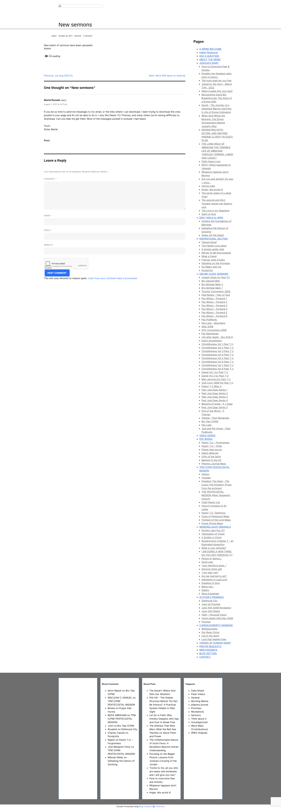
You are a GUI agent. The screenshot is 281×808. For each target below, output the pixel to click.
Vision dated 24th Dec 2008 (217, 618)
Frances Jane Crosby (213, 259)
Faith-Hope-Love (211, 161)
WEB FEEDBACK (208, 649)
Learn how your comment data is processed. (112, 278)
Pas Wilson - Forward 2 (214, 301)
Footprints (207, 270)
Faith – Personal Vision (214, 614)
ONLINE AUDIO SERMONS (213, 273)
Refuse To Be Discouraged (216, 252)
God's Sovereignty (212, 340)
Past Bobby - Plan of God (216, 294)
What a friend (209, 256)
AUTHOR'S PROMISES (211, 597)
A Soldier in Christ (212, 537)
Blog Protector (145, 806)
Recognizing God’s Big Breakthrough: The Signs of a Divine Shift (217, 98)
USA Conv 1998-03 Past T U (217, 382)
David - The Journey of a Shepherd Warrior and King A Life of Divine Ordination (216, 109)
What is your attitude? (214, 547)
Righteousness (209, 628)
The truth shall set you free (216, 80)
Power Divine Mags (212, 523)
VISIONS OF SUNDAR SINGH (215, 642)
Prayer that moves (212, 449)
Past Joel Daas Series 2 (215, 393)
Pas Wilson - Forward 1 (214, 298)
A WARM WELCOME (210, 48)
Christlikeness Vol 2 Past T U (218, 347)
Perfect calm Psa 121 (213, 530)
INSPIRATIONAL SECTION (213, 238)
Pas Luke (206, 424)
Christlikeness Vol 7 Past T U (217, 365)
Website (48, 245)
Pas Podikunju (209, 319)
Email (48, 230)
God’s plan (207, 562)
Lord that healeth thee (214, 639)
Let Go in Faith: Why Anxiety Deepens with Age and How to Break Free (164, 719)
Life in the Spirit (210, 635)
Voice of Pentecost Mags (215, 516)
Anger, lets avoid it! (212, 189)
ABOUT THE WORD (210, 59)
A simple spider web (213, 249)
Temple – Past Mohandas (215, 417)
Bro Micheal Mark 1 (212, 287)
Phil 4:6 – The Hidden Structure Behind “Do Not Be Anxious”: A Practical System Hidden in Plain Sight (163, 704)
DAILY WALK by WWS (211, 217)
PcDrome (160, 806)
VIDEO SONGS (207, 435)
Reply (47, 140)
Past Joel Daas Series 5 (215, 407)
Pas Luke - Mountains (213, 323)
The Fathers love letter (214, 245)
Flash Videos (198, 694)
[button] (182, 10)
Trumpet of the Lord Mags (216, 519)
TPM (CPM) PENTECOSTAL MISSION (122, 719)
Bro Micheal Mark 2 (212, 284)
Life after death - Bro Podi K (217, 337)
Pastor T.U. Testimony (214, 512)
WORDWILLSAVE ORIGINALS (215, 526)
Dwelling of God (211, 583)
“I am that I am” (210, 572)
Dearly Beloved (210, 453)
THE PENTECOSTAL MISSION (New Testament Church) (216, 495)
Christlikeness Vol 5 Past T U (218, 358)
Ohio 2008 (207, 326)
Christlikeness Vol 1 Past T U (217, 344)
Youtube (206, 477)
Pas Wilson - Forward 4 (214, 309)
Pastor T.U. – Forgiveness (215, 442)
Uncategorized (199, 722)
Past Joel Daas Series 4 (215, 400)
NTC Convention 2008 (214, 330)
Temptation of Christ (213, 533)
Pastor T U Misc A (212, 386)
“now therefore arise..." (214, 565)
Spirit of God (209, 214)
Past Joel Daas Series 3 (215, 396)
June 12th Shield (211, 611)
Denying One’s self (212, 569)
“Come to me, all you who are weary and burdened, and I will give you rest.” (163, 771)
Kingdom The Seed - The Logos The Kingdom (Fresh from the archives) (217, 485)
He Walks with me (211, 266)
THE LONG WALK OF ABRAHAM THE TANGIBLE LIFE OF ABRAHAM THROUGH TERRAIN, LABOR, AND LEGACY (217, 150)
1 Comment (87, 36)
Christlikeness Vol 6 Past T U (218, 361)
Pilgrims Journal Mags (214, 463)
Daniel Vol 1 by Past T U (215, 372)
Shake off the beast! (213, 235)
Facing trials (208, 186)
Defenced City (209, 600)
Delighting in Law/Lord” (215, 579)
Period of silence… (212, 558)
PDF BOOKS (206, 439)
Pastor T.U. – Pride (212, 446)
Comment (50, 178)
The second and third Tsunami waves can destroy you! (217, 204)
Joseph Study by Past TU (216, 277)
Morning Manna (199, 701)
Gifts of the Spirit (211, 456)
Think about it (199, 718)
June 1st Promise (211, 604)
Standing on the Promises (216, 263)
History (206, 474)
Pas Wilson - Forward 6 (214, 316)
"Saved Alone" (209, 242)
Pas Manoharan (210, 333)
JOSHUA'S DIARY (209, 63)
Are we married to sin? (214, 576)
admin (54, 36)
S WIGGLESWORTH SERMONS (216, 625)
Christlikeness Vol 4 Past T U (218, 354)
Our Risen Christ (210, 632)
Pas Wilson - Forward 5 (214, 312)
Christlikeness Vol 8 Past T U (218, 368)
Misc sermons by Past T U (216, 379)
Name (48, 215)
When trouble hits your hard (217, 91)
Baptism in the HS (211, 460)
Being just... (208, 586)
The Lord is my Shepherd (215, 210)
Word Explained (210, 593)
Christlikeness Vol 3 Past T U (218, 351)
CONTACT (205, 656)
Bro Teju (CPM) (210, 421)
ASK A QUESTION (209, 55)
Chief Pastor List (211, 502)
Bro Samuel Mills (211, 280)
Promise (206, 621)
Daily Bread (197, 690)
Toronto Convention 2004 (216, 291)
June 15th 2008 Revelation (216, 607)
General (77, 36)
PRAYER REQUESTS (210, 646)
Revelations (197, 711)
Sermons (196, 715)
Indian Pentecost (208, 52)
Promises (196, 708)
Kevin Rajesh (114, 690)
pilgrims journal (199, 704)
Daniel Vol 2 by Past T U (215, 375)
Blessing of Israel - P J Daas (217, 403)
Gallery (205, 590)
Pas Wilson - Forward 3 (214, 305)
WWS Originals (199, 732)
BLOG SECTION (208, 653)
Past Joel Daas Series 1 (214, 389)
